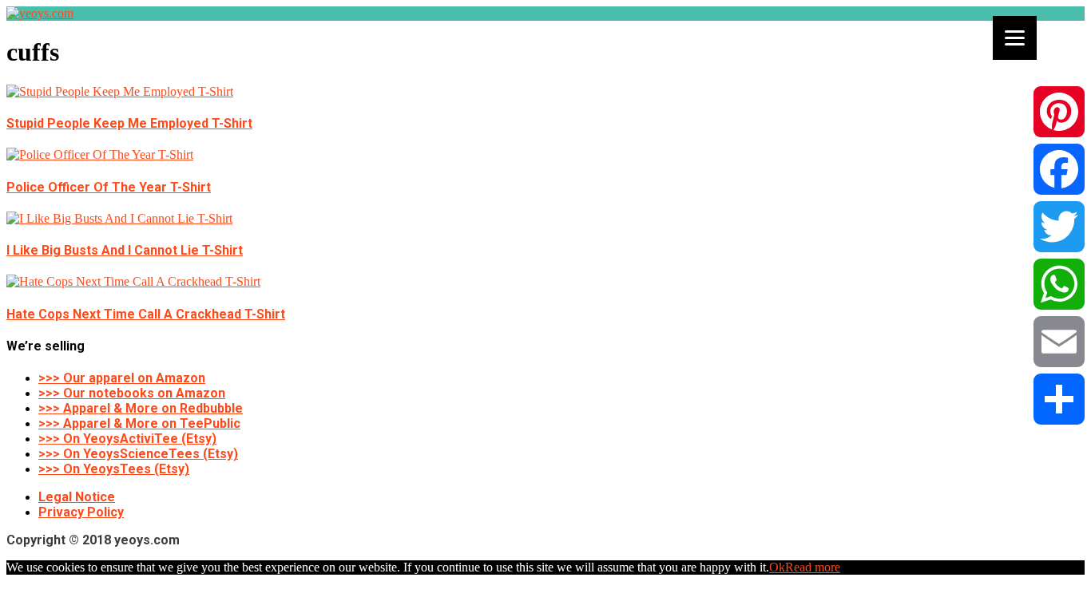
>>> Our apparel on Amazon (121, 378)
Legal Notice (76, 496)
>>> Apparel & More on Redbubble (140, 408)
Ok (777, 567)
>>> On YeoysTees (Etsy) (113, 469)
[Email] (1059, 341)
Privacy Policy (81, 512)
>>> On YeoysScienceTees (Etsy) (138, 453)
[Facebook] (1059, 169)
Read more (812, 567)
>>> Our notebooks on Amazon (131, 393)
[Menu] (1015, 38)
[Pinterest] (1059, 111)
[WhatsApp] (1059, 284)
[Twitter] (1059, 226)
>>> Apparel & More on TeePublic (139, 423)
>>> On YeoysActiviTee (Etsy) (127, 438)
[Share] (1059, 399)
